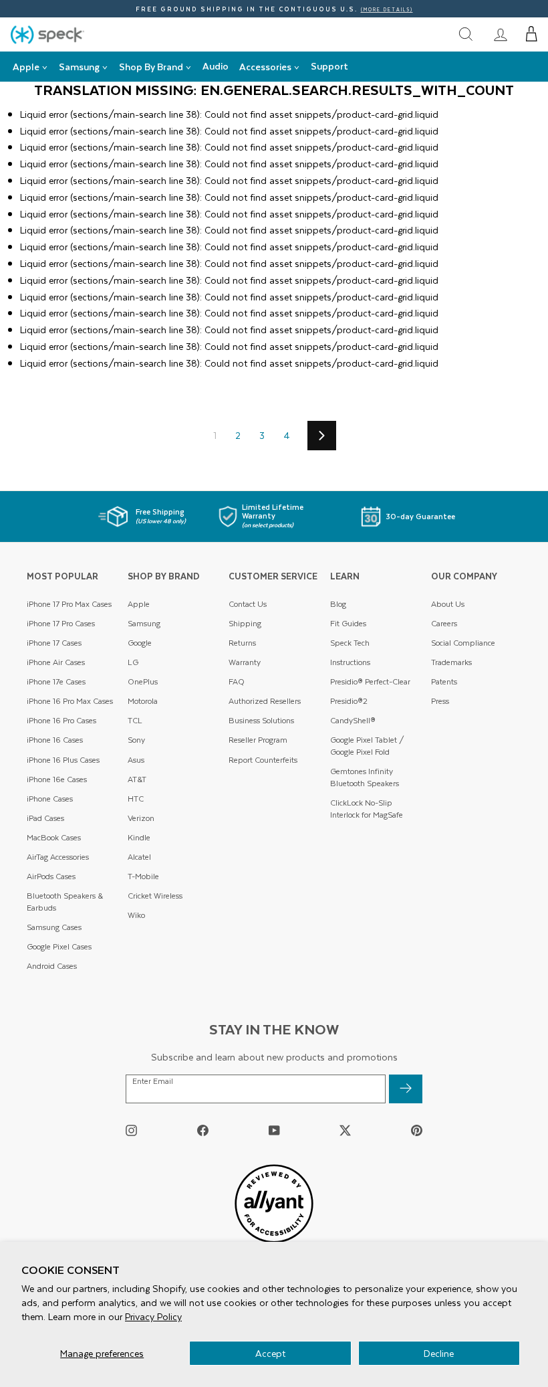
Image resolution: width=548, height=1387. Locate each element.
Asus (136, 759)
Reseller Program (258, 739)
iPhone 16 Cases (55, 739)
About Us (447, 603)
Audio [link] (215, 66)
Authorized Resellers (265, 701)
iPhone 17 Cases (54, 642)
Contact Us (248, 603)
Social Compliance (463, 642)
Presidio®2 (349, 701)
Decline (439, 1353)
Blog (338, 603)
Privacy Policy (153, 1316)
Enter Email (152, 1081)
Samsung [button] (79, 66)
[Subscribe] (405, 1089)
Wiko (136, 915)
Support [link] (329, 66)
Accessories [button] (265, 66)
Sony (136, 739)
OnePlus (143, 681)
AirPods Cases (51, 876)
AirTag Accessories (58, 856)
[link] (500, 34)
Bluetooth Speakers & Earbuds (65, 901)
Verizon (141, 818)
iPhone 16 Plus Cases (63, 759)
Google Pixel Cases (59, 946)
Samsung (144, 623)
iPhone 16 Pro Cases (61, 720)
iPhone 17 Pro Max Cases (69, 603)
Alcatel (139, 856)
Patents (444, 681)
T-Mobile (143, 876)
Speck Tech (350, 642)
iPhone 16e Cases (57, 779)
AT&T (137, 779)
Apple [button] (26, 66)
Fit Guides (348, 623)
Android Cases (52, 965)
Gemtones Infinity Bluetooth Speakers (364, 777)
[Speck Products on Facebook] (203, 1130)
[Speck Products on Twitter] (345, 1130)
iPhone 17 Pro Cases (61, 623)
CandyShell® (353, 720)
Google (140, 642)
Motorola (143, 701)
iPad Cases (45, 818)
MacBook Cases (54, 837)
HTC (136, 798)
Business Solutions (261, 720)
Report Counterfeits (263, 759)
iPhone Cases (50, 798)
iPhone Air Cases (56, 662)
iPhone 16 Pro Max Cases (70, 701)
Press (440, 701)
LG (133, 662)
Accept (270, 1353)
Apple (139, 603)
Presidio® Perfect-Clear (370, 681)
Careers (444, 623)
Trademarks (451, 662)
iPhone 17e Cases (56, 681)
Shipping (245, 623)
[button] (531, 34)
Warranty (245, 662)
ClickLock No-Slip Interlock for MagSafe (366, 808)
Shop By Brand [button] (151, 66)
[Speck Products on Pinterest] (416, 1130)
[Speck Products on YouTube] (274, 1130)
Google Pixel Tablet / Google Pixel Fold (367, 745)
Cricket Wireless (155, 895)
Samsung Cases (54, 927)
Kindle (139, 837)
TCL (135, 720)
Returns (242, 642)
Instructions (350, 662)
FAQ (237, 681)
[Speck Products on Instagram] (131, 1130)
